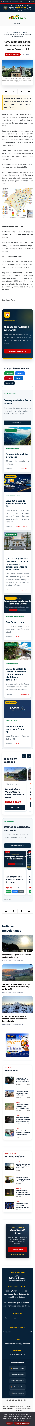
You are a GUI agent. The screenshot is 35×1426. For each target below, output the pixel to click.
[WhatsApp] (29, 91)
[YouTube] (13, 1400)
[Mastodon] (22, 1400)
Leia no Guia (25, 468)
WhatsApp (9, 373)
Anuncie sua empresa (17, 1254)
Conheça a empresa (22, 526)
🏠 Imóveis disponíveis (17, 1387)
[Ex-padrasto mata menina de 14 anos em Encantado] (9, 1093)
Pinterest (9, 378)
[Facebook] (6, 91)
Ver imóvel (15, 807)
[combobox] (15, 1332)
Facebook (20, 373)
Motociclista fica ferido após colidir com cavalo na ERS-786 (22, 1193)
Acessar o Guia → (17, 1249)
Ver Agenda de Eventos (17, 351)
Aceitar (9, 1423)
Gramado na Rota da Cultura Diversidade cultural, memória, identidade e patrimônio (16, 674)
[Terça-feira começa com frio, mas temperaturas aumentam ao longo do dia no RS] (17, 972)
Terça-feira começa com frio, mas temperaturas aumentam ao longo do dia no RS (16, 986)
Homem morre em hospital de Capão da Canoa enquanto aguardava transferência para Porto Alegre (23, 1135)
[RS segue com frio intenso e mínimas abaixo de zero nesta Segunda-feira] (17, 1004)
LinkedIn (18, 378)
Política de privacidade (22, 1423)
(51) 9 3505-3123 (17, 1354)
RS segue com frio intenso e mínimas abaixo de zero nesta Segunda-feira (14, 1018)
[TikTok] (27, 1400)
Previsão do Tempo (13, 54)
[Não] (33, 1419)
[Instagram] (10, 1400)
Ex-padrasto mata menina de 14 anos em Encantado (22, 1093)
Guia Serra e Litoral (15, 622)
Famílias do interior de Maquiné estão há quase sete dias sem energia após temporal (23, 1121)
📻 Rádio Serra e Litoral (17, 1368)
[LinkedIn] (21, 91)
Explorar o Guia (17, 422)
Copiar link (9, 383)
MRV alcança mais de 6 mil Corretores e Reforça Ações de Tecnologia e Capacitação (23, 1180)
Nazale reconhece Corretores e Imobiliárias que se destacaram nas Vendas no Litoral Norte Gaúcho (22, 1208)
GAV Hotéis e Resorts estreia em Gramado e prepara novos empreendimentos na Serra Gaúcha (17, 564)
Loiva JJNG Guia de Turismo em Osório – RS (16, 504)
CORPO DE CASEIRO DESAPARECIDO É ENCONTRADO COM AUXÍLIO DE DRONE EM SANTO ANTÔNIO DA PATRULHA (23, 1109)
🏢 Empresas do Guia (17, 1374)
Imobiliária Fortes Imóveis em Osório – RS (16, 729)
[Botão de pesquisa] (31, 1332)
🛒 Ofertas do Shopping (17, 1380)
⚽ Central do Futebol (17, 1393)
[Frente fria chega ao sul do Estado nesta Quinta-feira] (17, 943)
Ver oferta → (21, 887)
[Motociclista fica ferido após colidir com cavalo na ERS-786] (9, 1192)
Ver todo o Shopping (17, 845)
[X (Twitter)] (14, 91)
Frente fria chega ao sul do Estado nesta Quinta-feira (23, 1166)
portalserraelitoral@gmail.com (17, 1344)
